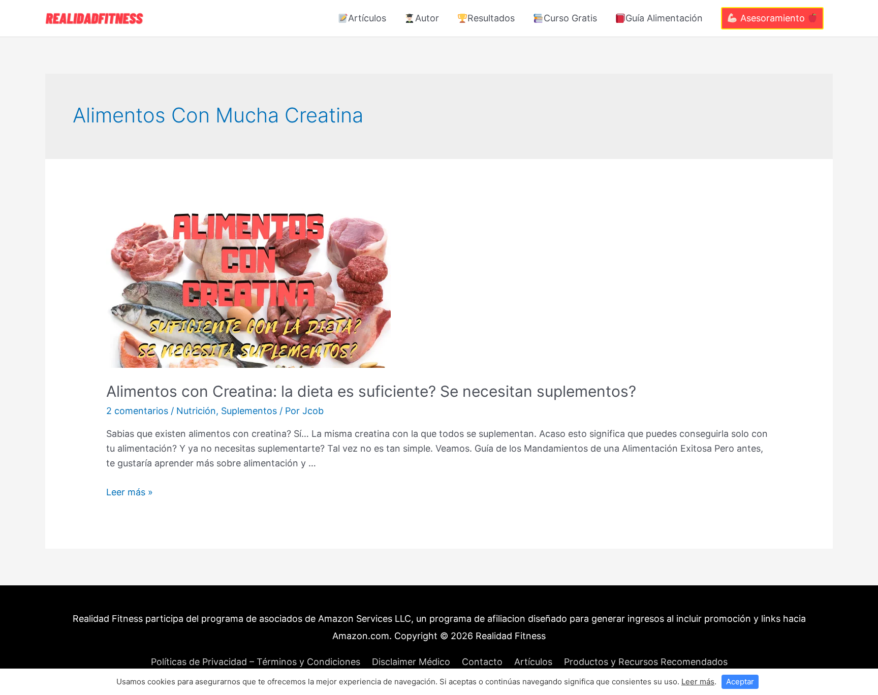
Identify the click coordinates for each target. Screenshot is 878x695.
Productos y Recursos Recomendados (646, 661)
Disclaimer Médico (411, 661)
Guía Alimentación (664, 18)
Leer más (697, 681)
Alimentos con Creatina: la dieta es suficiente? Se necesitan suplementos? (371, 391)
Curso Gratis (570, 18)
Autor (427, 18)
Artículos (367, 18)
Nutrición (196, 410)
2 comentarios (137, 410)
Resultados (491, 18)
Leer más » (129, 492)
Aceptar (740, 681)
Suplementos (249, 410)
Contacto (482, 661)
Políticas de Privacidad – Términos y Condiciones (255, 661)
